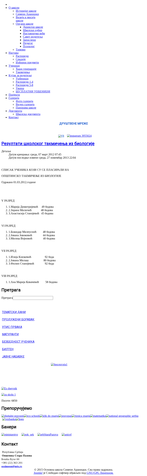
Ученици (14, 65)
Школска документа (28, 114)
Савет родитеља (33, 36)
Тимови (20, 49)
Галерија (14, 97)
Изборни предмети (27, 62)
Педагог (28, 43)
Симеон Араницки (27, 14)
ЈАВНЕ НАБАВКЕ (13, 356)
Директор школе (33, 26)
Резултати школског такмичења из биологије (47, 143)
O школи (14, 7)
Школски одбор (32, 30)
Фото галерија (24, 101)
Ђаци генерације (26, 68)
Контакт (14, 117)
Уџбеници (22, 78)
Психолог (29, 46)
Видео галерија (25, 104)
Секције (21, 59)
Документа (15, 110)
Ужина (20, 88)
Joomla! (38, 472)
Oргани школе (24, 23)
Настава (13, 52)
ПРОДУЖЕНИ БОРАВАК (18, 319)
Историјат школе (26, 10)
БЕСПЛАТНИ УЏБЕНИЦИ (33, 91)
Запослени (29, 39)
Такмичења (23, 72)
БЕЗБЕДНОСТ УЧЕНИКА (18, 341)
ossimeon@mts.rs (11, 466)
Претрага (7, 297)
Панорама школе (26, 107)
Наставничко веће (34, 33)
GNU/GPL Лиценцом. (100, 472)
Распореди (22, 56)
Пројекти (14, 94)
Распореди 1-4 (24, 81)
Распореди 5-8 (24, 85)
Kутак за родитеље (20, 75)
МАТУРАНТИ (10, 334)
